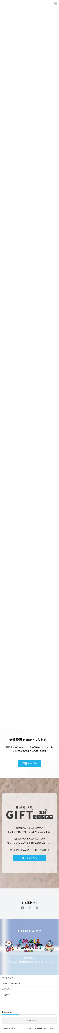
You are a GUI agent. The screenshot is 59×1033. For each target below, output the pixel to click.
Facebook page (30, 1020)
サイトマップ (7, 978)
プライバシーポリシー (11, 983)
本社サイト (6, 995)
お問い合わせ (7, 989)
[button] (29, 763)
